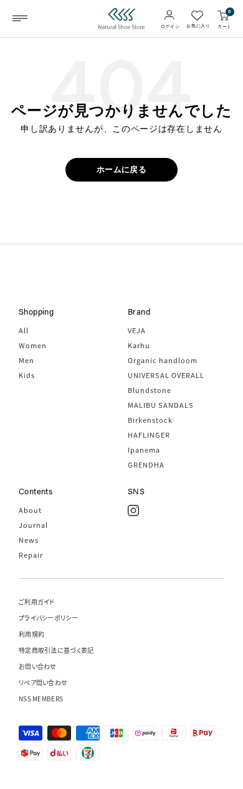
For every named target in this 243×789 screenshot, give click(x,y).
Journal (33, 525)
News (29, 540)
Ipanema (144, 449)
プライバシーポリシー (48, 617)
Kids (27, 375)
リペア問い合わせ (43, 682)
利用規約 (31, 634)
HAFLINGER (149, 435)
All (24, 330)
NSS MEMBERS (41, 698)
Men (26, 360)
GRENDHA (146, 464)
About (30, 510)
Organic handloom (163, 360)
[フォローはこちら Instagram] (133, 510)
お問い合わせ (38, 666)
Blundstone (149, 390)
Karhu (139, 345)
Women (33, 345)
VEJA (137, 330)
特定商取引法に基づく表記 (56, 650)
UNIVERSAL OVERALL (166, 375)
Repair (31, 555)
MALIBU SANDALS (161, 405)
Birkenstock (150, 420)
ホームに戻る (121, 169)
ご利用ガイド (37, 601)
